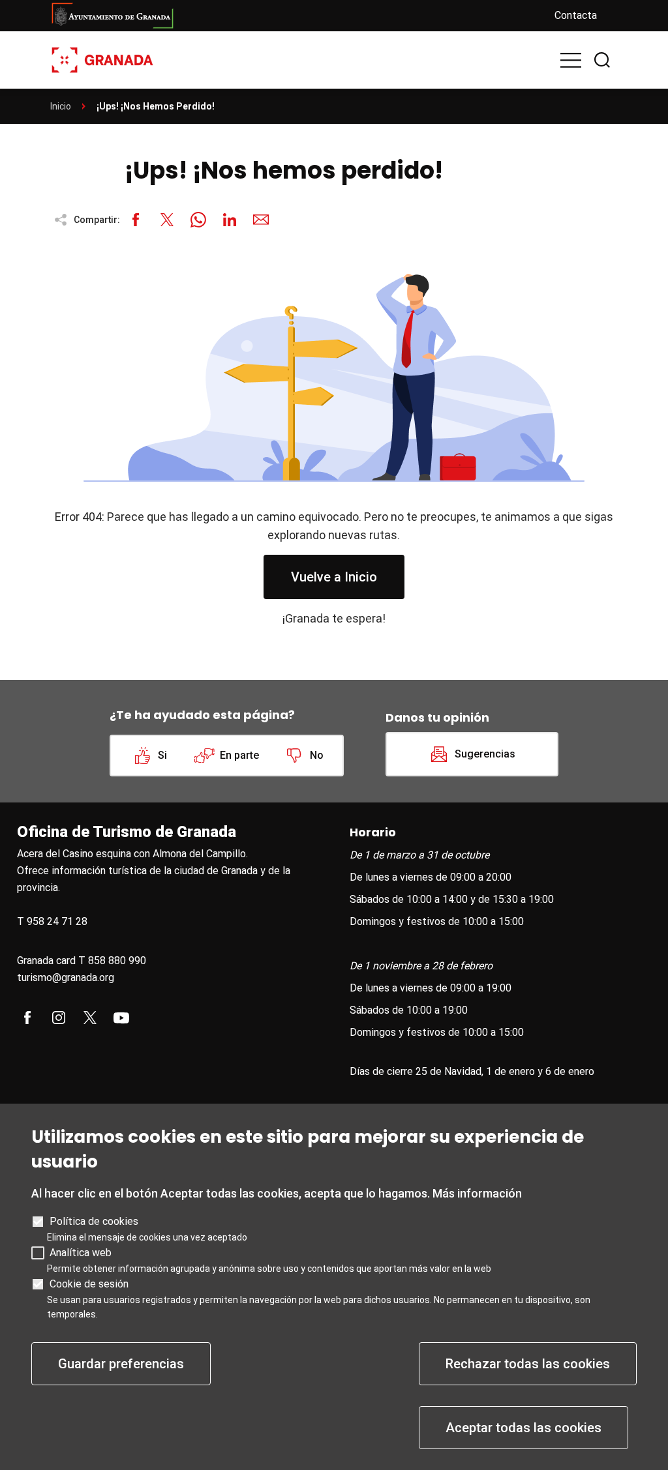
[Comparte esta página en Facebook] (135, 219)
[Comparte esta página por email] (260, 219)
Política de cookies (94, 1221)
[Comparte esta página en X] (167, 219)
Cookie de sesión (89, 1284)
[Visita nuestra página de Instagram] (58, 1017)
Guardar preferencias (121, 1364)
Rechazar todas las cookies (528, 1364)
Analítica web (81, 1252)
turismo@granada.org (65, 977)
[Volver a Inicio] (102, 59)
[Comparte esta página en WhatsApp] (198, 219)
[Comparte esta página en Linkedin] (229, 219)
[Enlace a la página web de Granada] (292, 15)
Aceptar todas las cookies (523, 1427)
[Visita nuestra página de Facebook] (27, 1017)
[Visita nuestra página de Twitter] (90, 1017)
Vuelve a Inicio (334, 577)
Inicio (60, 106)
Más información (477, 1193)
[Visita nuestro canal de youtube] (121, 1017)
